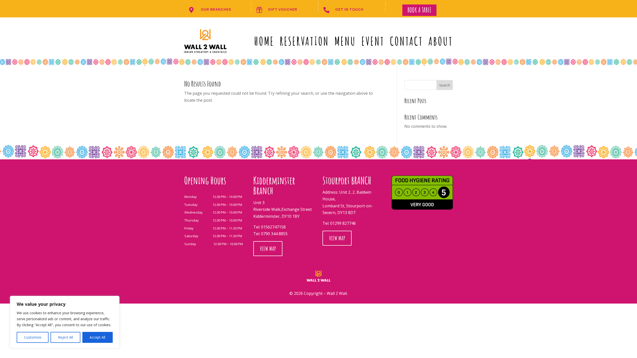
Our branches (216, 9)
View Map (268, 248)
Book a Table (419, 10)
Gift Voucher (282, 9)
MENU (345, 41)
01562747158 (273, 227)
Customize (32, 337)
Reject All (65, 337)
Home (264, 41)
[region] (64, 322)
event (373, 41)
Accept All (97, 337)
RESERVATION (304, 41)
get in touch (349, 9)
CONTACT (406, 41)
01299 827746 (343, 223)
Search (444, 85)
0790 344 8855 (274, 233)
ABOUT (440, 41)
